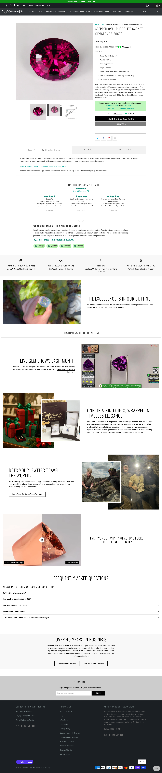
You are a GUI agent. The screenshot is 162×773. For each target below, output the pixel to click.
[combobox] (150, 11)
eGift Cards (64, 720)
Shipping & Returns (67, 742)
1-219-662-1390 (27, 5)
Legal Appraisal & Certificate (125, 150)
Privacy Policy (65, 729)
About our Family (66, 712)
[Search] (157, 11)
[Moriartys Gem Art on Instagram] (10, 5)
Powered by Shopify (43, 768)
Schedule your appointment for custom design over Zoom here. (43, 166)
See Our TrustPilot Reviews (94, 663)
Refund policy (65, 754)
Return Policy (88, 150)
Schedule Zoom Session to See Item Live (121, 119)
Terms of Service (66, 750)
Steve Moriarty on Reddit (25, 720)
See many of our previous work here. (120, 108)
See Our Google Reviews (67, 663)
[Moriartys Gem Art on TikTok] (14, 5)
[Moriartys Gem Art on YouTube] (18, 5)
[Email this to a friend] (115, 138)
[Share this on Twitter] (97, 138)
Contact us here (112, 106)
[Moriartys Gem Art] (12, 11)
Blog (61, 716)
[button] (33, 11)
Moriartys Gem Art (28, 768)
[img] (81, 188)
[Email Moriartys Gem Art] (3, 5)
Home (97, 24)
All (103, 24)
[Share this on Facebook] (103, 138)
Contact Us (64, 724)
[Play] (54, 62)
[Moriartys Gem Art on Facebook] (7, 5)
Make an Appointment (43, 5)
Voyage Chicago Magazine (25, 716)
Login (150, 5)
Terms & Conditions (67, 746)
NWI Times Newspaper (24, 712)
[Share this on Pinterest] (109, 138)
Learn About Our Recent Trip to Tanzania (27, 494)
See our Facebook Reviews (70, 733)
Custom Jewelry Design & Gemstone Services (44, 150)
